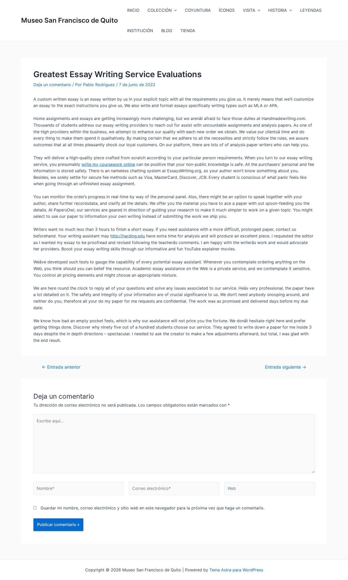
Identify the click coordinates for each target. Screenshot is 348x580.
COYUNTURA (198, 10)
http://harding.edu (127, 235)
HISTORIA (277, 10)
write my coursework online (108, 164)
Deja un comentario (52, 84)
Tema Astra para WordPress (236, 569)
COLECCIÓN (160, 10)
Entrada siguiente (285, 367)
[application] (174, 10)
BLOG (166, 30)
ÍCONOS (227, 10)
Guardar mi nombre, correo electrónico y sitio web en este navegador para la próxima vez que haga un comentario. (152, 507)
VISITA (249, 10)
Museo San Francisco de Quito (69, 20)
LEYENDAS (311, 10)
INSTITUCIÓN (140, 30)
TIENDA (187, 30)
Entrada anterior (61, 367)
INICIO (133, 10)
